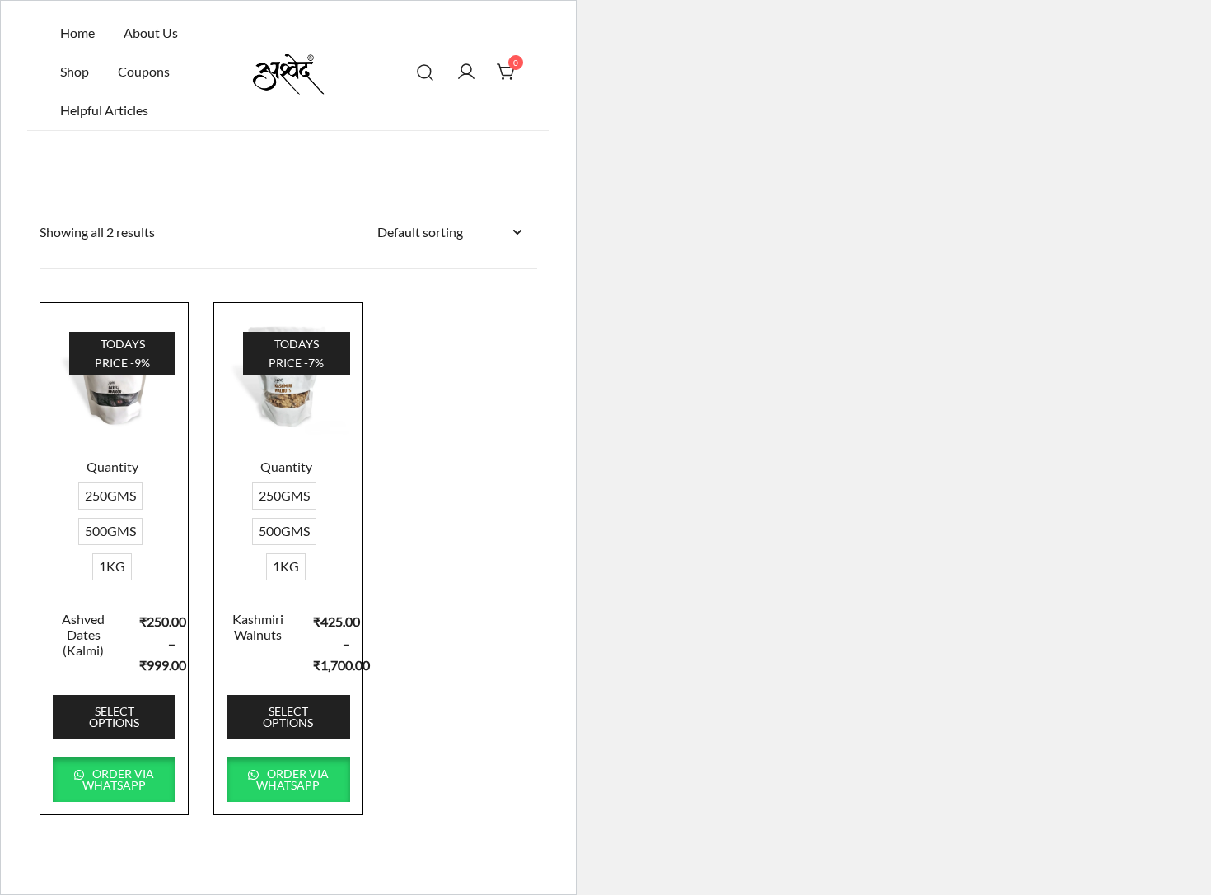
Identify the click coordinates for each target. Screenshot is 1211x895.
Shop (74, 71)
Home (77, 32)
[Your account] (466, 72)
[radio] (110, 496)
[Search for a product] (425, 72)
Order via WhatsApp (118, 779)
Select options (114, 717)
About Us (151, 32)
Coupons (144, 71)
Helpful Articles (104, 110)
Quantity (112, 466)
